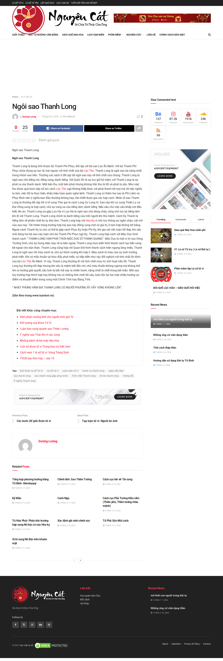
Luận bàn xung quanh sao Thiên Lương (44, 328)
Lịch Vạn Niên (95, 34)
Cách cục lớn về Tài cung (117, 479)
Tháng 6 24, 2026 (163, 352)
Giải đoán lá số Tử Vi (31, 371)
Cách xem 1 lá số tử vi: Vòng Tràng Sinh (44, 352)
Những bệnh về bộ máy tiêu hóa (39, 340)
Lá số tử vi (53, 371)
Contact (207, 644)
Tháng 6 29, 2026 (163, 339)
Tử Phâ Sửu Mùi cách (116, 520)
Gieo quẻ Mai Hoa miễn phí (189, 230)
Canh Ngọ (63, 498)
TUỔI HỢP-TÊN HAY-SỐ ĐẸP (84, 3)
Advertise (176, 644)
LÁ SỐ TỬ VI (17, 3)
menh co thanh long (93, 371)
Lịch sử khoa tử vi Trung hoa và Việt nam (45, 346)
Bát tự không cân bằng (43, 34)
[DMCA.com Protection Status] (51, 645)
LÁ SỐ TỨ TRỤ (32, 3)
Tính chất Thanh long (84, 376)
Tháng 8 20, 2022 (50, 116)
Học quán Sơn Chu (90, 595)
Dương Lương (29, 116)
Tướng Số (128, 376)
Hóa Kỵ (90, 220)
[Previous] (74, 560)
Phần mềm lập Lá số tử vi (189, 268)
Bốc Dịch (85, 599)
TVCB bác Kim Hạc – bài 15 (37, 358)
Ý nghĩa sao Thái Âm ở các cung (40, 334)
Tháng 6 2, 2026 (162, 365)
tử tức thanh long (109, 376)
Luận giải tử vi (70, 371)
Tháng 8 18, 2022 (67, 525)
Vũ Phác (84, 603)
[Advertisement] (111, 65)
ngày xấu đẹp (116, 371)
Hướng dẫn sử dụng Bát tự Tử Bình (173, 360)
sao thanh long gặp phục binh (51, 376)
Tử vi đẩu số (26, 97)
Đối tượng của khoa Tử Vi (35, 322)
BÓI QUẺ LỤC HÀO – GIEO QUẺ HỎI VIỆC (176, 287)
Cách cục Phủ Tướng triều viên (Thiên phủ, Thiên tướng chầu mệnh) (121, 502)
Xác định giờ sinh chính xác (73, 520)
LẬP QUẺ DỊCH (47, 3)
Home (15, 97)
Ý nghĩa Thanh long (25, 381)
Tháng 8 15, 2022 (22, 529)
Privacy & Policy (192, 644)
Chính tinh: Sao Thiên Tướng (74, 479)
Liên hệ (151, 34)
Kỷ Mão (16, 498)
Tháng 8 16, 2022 (112, 484)
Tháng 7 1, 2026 (162, 324)
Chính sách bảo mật (172, 34)
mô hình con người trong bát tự (172, 319)
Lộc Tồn (89, 170)
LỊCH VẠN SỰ (62, 3)
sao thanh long (22, 376)
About (165, 644)
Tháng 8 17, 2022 (22, 488)
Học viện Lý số (26, 645)
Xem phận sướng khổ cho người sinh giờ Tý (46, 317)
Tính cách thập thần (164, 347)
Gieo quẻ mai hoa (72, 34)
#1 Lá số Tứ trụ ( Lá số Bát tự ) (192, 249)
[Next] (80, 560)
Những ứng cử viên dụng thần (170, 335)
